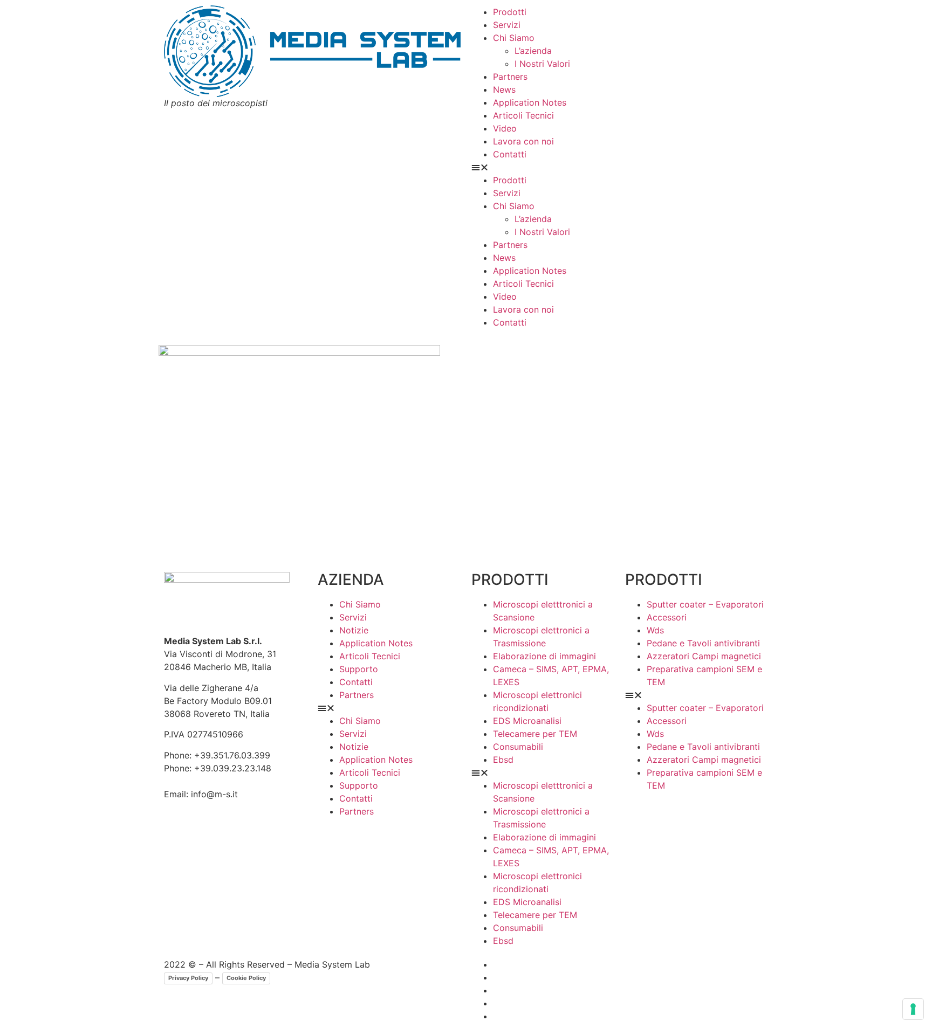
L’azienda (533, 50)
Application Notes (529, 102)
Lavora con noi (523, 141)
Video (505, 128)
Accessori (667, 617)
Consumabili (518, 746)
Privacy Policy (188, 978)
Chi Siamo (513, 37)
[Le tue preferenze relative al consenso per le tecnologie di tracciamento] (913, 1009)
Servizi (506, 24)
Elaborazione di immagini (544, 656)
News (504, 89)
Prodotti (509, 11)
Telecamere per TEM (535, 733)
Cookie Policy (246, 978)
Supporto (358, 669)
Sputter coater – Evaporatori (705, 604)
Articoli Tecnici (523, 115)
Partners (510, 76)
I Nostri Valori (542, 63)
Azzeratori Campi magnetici (704, 656)
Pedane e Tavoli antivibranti (703, 643)
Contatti (509, 154)
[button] (619, 167)
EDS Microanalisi (527, 720)
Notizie (353, 630)
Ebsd (503, 759)
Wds (655, 630)
